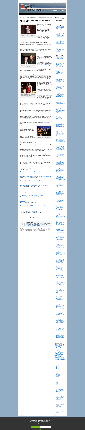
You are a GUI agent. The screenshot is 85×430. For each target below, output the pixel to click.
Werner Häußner (32, 22)
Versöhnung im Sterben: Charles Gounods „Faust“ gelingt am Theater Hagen (32, 195)
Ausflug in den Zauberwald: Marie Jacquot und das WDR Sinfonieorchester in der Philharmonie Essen (60, 53)
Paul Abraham (34, 229)
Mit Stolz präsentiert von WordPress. (60, 415)
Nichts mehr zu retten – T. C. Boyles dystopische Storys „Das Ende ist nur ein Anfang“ (60, 31)
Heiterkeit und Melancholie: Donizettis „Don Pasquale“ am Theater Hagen (32, 180)
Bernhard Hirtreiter (43, 228)
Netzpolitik (57, 373)
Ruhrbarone (57, 377)
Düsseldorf (60, 347)
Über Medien (57, 384)
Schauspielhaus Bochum (58, 360)
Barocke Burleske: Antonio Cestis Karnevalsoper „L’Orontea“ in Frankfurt (45, 18)
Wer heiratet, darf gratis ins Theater (25, 215)
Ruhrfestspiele (61, 358)
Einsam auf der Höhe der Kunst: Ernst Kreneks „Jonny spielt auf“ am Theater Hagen (33, 185)
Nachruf (58, 355)
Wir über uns (26, 13)
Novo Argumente (58, 375)
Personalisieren (40, 429)
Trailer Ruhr (57, 383)
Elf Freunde (57, 367)
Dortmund (58, 346)
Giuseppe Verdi (56, 350)
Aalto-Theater (56, 344)
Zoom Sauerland (57, 386)
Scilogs (56, 380)
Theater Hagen (22, 230)
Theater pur (57, 382)
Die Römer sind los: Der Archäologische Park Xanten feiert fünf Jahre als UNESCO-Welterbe (60, 50)
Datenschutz (47, 13)
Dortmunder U (62, 346)
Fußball (59, 349)
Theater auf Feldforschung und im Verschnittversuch (28, 211)
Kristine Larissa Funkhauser (24, 229)
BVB (62, 345)
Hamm (61, 350)
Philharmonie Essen (58, 356)
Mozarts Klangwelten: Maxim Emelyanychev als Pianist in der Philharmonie (60, 47)
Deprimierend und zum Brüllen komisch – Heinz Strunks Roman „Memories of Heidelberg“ (60, 33)
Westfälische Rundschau (57, 362)
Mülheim (61, 354)
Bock (56, 389)
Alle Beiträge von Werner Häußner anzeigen (33, 225)
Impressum (42, 13)
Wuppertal (62, 362)
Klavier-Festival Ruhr (58, 351)
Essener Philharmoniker (60, 348)
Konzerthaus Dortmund (58, 352)
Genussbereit (57, 368)
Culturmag (57, 366)
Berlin (59, 344)
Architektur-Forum (58, 364)
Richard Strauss (62, 357)
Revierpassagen (22, 415)
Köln (60, 353)
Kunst (55, 353)
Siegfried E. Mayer (47, 229)
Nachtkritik (57, 372)
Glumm (56, 369)
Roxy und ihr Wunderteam (43, 64)
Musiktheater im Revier (57, 354)
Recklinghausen (57, 357)
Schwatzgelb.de (57, 379)
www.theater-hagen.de (26, 165)
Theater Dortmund (57, 361)
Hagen (60, 350)
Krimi (63, 352)
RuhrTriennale (62, 359)
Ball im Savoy (39, 228)
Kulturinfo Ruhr (57, 370)
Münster (56, 355)
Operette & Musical (30, 228)
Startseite (21, 13)
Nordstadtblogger (58, 374)
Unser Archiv (30, 13)
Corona (63, 345)
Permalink (43, 230)
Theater (62, 360)
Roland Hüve (38, 229)
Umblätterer (57, 385)
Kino (63, 350)
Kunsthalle (57, 353)
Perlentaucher (57, 376)
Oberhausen (60, 355)
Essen (56, 348)
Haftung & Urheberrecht (36, 13)
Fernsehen (56, 349)
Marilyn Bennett (30, 229)
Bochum (62, 344)
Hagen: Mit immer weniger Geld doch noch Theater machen (29, 171)
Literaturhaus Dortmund (58, 371)
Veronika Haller (27, 230)
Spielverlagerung (58, 381)
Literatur (62, 353)
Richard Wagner (57, 358)
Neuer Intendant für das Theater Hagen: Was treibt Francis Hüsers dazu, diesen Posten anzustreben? (35, 176)
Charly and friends (58, 365)
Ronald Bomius (43, 229)
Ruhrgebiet (57, 359)
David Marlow (48, 228)
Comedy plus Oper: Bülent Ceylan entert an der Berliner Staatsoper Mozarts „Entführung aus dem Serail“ (60, 41)
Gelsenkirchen (62, 349)
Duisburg (56, 347)
